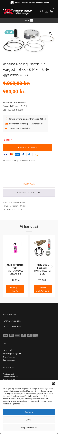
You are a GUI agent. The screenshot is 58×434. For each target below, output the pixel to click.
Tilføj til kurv (27, 147)
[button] (53, 383)
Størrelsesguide (9, 360)
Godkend (29, 411)
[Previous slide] (6, 266)
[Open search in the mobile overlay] (41, 11)
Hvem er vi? (7, 350)
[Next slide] (51, 266)
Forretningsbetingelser (12, 353)
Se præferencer (29, 427)
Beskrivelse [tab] (29, 184)
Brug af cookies (9, 357)
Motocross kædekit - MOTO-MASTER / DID (42, 269)
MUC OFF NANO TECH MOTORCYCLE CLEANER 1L (15, 269)
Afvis (29, 419)
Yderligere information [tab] (29, 193)
